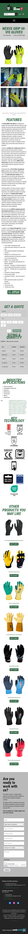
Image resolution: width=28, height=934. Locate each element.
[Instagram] (14, 903)
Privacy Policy (14, 921)
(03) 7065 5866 (8, 886)
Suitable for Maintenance (21, 412)
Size (3, 318)
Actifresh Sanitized (12, 400)
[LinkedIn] (18, 903)
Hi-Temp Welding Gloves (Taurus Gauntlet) (14, 634)
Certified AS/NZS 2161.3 (21, 400)
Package (4, 311)
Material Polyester (23, 403)
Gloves (7, 113)
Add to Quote (17, 330)
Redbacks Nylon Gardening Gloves (14, 760)
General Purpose (13, 113)
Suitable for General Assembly (19, 409)
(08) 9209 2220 (8, 897)
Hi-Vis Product (24, 402)
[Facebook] (10, 903)
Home (3, 113)
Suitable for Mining (12, 413)
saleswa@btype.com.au (10, 899)
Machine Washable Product (14, 403)
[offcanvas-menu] (14, 20)
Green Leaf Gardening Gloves (14, 603)
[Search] (16, 14)
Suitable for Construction (17, 407)
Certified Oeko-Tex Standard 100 (15, 402)
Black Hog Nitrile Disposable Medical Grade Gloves (14, 540)
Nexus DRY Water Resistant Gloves (14, 697)
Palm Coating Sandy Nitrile (14, 404)
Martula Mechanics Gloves (14, 666)
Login (20, 14)
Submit (7, 870)
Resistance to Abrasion (16, 406)
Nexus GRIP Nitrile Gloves (14, 728)
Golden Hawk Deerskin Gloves (14, 571)
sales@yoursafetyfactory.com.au (12, 888)
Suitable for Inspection (13, 410)
